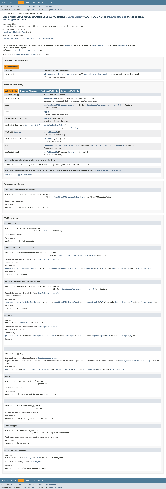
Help (50, 3)
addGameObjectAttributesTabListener (60, 105)
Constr (25, 10)
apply (46, 112)
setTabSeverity (51, 152)
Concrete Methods (70, 91)
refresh (47, 139)
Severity (18, 132)
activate (9, 175)
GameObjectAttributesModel (96, 74)
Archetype (8, 19)
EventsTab (15, 38)
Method (32, 10)
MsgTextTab (35, 38)
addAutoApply (50, 98)
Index (44, 3)
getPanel (28, 175)
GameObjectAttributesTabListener (102, 105)
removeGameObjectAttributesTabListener (62, 145)
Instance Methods (28, 91)
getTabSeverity (51, 132)
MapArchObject (116, 17)
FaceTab (25, 38)
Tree (27, 3)
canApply (18, 175)
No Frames (37, 7)
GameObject (75, 17)
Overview (5, 3)
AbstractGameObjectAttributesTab (59, 74)
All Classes (51, 7)
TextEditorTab (48, 38)
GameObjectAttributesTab (13, 32)
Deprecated (35, 3)
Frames (29, 7)
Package (13, 3)
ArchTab (5, 38)
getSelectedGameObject (54, 125)
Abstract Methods (49, 91)
